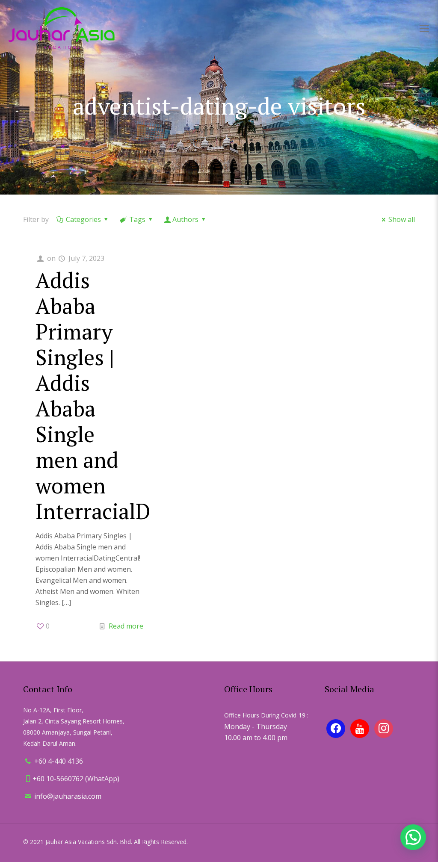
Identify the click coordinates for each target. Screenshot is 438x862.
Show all (401, 219)
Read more (126, 626)
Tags (137, 219)
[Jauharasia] (62, 28)
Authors (185, 219)
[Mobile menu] (424, 28)
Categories (83, 219)
